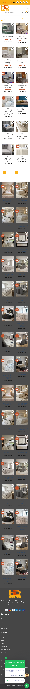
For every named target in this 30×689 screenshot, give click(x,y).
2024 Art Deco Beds (8, 36)
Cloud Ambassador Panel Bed (8, 299)
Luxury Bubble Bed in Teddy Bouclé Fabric (22, 201)
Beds (2, 619)
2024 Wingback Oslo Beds (22, 86)
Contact (3, 643)
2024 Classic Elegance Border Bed (21, 37)
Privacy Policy (4, 646)
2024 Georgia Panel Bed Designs (8, 62)
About (2, 640)
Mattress (3, 625)
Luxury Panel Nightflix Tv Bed (22, 299)
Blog (2, 656)
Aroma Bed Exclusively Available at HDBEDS (21, 136)
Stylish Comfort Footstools (7, 622)
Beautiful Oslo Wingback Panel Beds (8, 160)
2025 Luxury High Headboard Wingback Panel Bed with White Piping (8, 112)
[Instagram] (24, 2)
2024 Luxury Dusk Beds (22, 62)
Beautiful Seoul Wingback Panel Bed (22, 159)
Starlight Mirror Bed (8, 225)
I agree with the (16, 675)
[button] (27, 8)
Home (2, 19)
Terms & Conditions (6, 649)
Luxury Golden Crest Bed (8, 324)
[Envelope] (27, 2)
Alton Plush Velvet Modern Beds (22, 110)
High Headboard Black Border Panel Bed (22, 250)
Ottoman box (4, 628)
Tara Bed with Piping (22, 374)
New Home (19, 675)
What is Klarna (4, 653)
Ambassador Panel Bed (8, 135)
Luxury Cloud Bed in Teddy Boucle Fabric (22, 225)
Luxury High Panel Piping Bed (8, 275)
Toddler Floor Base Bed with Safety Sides (8, 201)
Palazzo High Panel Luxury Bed (7, 250)
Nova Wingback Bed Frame (7, 350)
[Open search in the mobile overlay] (10, 12)
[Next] (15, 175)
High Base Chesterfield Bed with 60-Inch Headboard (22, 325)
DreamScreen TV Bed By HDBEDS (22, 350)
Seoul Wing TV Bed (22, 274)
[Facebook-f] (17, 2)
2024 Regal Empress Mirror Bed (8, 86)
